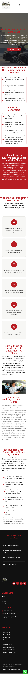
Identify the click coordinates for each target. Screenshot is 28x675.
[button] (19, 5)
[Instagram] (17, 583)
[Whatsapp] (21, 583)
